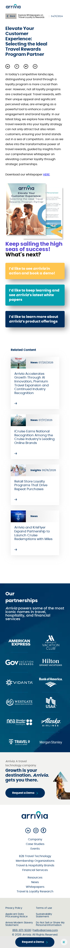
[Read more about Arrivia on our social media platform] (28, 830)
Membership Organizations (35, 860)
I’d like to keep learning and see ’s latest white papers (34, 295)
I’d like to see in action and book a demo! (32, 271)
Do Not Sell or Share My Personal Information (50, 923)
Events (35, 848)
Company (35, 839)
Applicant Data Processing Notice (16, 915)
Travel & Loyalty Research (35, 891)
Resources (35, 877)
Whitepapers (35, 886)
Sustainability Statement (44, 915)
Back (12, 16)
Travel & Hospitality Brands (35, 865)
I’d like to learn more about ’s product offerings (33, 319)
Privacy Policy (13, 908)
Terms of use (44, 908)
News (35, 882)
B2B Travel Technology (35, 856)
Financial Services (35, 870)
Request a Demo (23, 793)
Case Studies (35, 844)
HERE (46, 174)
